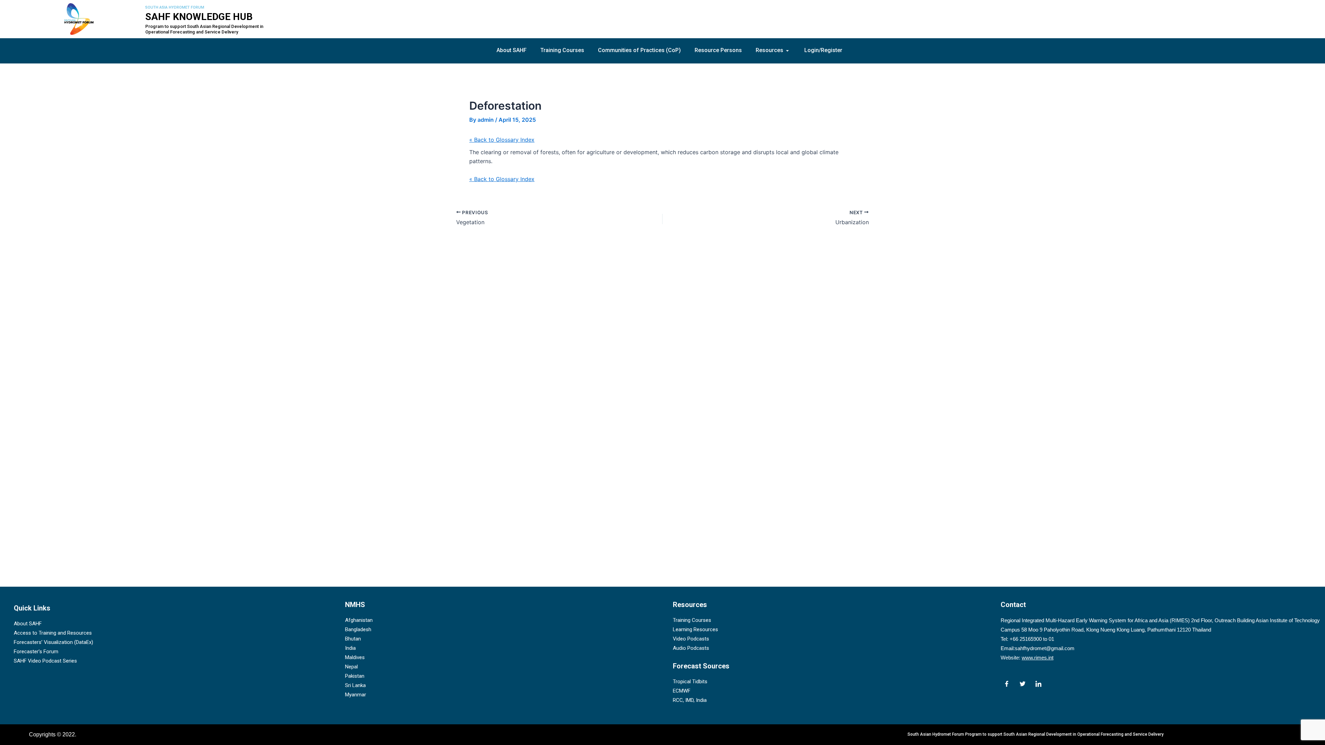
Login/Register (823, 50)
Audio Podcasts (691, 648)
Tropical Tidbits (690, 681)
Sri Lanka (355, 685)
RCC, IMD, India (690, 700)
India (350, 648)
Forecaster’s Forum (36, 651)
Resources (769, 50)
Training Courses (562, 50)
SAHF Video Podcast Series (45, 661)
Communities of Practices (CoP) (639, 50)
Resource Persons (718, 50)
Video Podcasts (691, 639)
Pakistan (354, 676)
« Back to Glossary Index (501, 139)
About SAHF (512, 50)
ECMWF (681, 691)
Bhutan (353, 639)
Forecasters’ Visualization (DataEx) (53, 642)
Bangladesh (358, 629)
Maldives (355, 657)
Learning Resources (695, 629)
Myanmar (355, 695)
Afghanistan (359, 620)
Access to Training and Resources (53, 633)
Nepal (351, 667)
